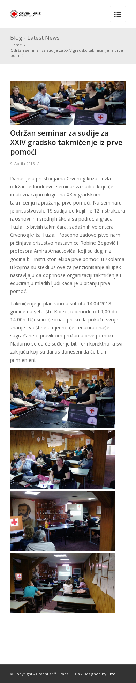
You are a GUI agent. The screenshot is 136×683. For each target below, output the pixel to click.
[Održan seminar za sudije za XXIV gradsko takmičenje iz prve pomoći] (68, 103)
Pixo (111, 673)
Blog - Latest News (35, 38)
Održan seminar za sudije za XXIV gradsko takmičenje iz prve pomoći (66, 142)
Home (16, 44)
